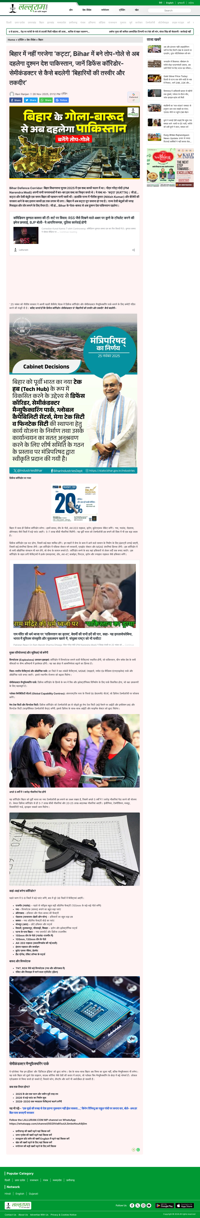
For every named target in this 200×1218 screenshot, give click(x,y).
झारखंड (50, 22)
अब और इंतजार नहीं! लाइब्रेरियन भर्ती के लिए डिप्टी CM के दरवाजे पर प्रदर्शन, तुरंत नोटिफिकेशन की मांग (178, 50)
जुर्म (130, 22)
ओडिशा (102, 22)
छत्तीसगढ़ (73, 22)
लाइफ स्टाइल (178, 22)
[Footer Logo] (18, 1206)
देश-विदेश (86, 9)
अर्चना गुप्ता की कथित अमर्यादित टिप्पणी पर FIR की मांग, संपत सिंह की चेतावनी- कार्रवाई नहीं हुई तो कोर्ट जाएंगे (102, 31)
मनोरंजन (105, 9)
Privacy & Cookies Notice (63, 1214)
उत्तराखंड (32, 22)
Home (11, 39)
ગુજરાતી (181, 2)
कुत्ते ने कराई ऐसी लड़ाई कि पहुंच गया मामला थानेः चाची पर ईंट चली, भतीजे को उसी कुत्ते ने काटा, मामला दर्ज (178, 123)
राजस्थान (112, 22)
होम (70, 9)
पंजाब (82, 22)
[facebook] (132, 1205)
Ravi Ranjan (22, 94)
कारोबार (138, 22)
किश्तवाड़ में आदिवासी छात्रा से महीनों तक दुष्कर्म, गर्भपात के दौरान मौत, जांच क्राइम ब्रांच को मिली (178, 94)
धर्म (188, 22)
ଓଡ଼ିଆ (191, 2)
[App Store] (184, 1205)
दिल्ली (9, 22)
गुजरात (123, 22)
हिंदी (160, 2)
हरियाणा (92, 22)
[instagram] (143, 1205)
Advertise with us (39, 1214)
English (169, 2)
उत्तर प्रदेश (20, 22)
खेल (137, 9)
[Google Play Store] (164, 1205)
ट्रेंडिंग (122, 9)
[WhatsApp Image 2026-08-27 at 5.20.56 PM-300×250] (74, 521)
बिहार (41, 22)
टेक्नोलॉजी (150, 22)
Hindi (8, 1193)
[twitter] (137, 1205)
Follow (63, 100)
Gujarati (33, 1193)
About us (23, 1214)
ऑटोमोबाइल (163, 22)
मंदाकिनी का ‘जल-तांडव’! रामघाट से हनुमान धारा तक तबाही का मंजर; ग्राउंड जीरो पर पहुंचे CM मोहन (177, 108)
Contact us (10, 1214)
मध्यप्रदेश (61, 22)
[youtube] (149, 1205)
